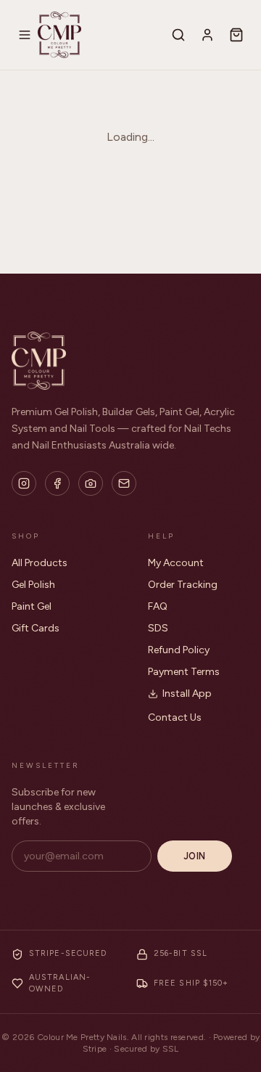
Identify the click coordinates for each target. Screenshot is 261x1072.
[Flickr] (90, 483)
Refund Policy (179, 650)
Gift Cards (35, 628)
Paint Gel (31, 606)
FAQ (157, 606)
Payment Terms (184, 672)
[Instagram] (24, 483)
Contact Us (175, 717)
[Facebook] (57, 483)
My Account (176, 563)
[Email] (124, 483)
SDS (158, 628)
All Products (39, 563)
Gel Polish (33, 584)
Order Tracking (183, 584)
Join (194, 856)
